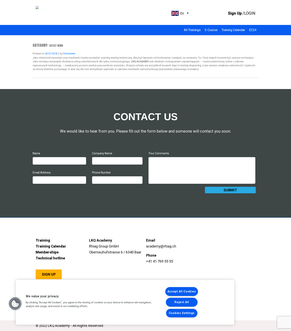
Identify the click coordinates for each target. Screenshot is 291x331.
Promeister (69, 53)
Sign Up (49, 274)
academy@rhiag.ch (161, 246)
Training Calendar (233, 30)
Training (43, 240)
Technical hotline (50, 258)
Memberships (47, 252)
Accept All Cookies (181, 291)
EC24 (252, 30)
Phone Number (101, 172)
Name (36, 153)
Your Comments (158, 153)
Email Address (42, 172)
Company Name (102, 153)
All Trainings (192, 30)
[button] (15, 303)
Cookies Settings (182, 313)
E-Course (211, 30)
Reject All (181, 302)
